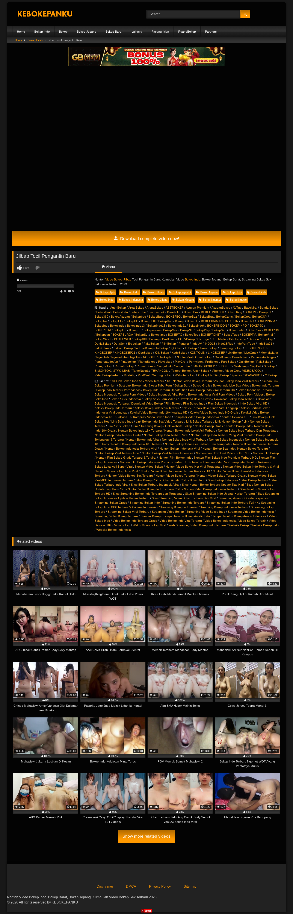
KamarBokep (208, 348)
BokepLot (119, 330)
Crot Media (219, 339)
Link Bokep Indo (122, 421)
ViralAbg (129, 375)
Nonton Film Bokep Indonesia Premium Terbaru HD (155, 462)
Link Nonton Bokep (228, 421)
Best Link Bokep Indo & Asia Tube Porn (145, 385)
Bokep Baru (182, 385)
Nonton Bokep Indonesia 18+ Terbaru (136, 444)
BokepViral (265, 334)
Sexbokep (241, 366)
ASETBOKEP (174, 307)
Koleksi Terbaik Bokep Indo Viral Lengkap (210, 408)
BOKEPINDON (217, 325)
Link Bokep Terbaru (199, 421)
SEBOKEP (224, 366)
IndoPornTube (245, 343)
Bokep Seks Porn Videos (160, 399)
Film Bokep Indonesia (222, 403)
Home (21, 31)
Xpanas (236, 375)
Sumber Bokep (150, 516)
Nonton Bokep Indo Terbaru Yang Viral (217, 435)
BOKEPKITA (103, 330)
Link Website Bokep (178, 426)
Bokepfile (101, 321)
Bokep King (234, 312)
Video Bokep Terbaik (252, 520)
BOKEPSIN (271, 330)
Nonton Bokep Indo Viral (142, 439)
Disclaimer (105, 886)
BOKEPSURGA (122, 334)
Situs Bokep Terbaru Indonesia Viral (155, 484)
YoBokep (271, 375)
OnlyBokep (222, 357)
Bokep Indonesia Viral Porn (167, 394)
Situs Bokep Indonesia (223, 480)
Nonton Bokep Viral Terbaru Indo (117, 453)
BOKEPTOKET (211, 334)
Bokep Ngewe (208, 292)
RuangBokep (187, 31)
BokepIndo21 (177, 325)
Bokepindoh (197, 325)
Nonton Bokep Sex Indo (218, 448)
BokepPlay (202, 330)
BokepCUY (259, 316)
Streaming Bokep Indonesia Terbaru (223, 507)
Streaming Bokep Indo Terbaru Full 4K (232, 502)
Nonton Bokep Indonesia (225, 439)
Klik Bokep (162, 352)
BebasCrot (103, 312)
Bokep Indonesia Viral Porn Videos (211, 394)
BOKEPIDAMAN (212, 321)
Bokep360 (101, 316)
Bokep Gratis (201, 385)
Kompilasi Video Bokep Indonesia (196, 417)
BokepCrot (242, 316)
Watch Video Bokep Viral (149, 525)
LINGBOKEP (216, 352)
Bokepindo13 (136, 325)
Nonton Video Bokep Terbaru (175, 475)
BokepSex (254, 330)
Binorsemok (156, 312)
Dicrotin (254, 339)
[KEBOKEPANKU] (44, 14)
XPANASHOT (253, 375)
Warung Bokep (162, 375)
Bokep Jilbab (155, 292)
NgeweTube (119, 357)
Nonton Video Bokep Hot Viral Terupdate (193, 466)
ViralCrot (144, 375)
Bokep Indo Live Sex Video (231, 385)
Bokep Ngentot (182, 292)
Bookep (154, 339)
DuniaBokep (103, 343)
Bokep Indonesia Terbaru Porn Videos (120, 394)
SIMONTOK (103, 370)
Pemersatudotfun (106, 361)
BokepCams (224, 316)
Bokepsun (103, 334)
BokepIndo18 (156, 325)
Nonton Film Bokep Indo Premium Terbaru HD (225, 457)
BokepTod (191, 334)
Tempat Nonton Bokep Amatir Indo (186, 516)
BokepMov (170, 330)
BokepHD (131, 321)
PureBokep (228, 361)
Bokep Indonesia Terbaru (255, 390)
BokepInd (101, 325)
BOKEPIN (231, 321)
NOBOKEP (150, 357)
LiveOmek (251, 352)
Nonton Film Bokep (266, 453)
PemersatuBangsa (263, 357)
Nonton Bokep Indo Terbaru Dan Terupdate (247, 430)
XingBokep (221, 375)
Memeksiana (269, 352)
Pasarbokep (240, 357)
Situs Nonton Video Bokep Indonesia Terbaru (206, 489)
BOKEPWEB (122, 339)
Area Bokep (136, 307)
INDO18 (209, 343)
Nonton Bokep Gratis (209, 426)
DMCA (131, 886)
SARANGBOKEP (203, 366)
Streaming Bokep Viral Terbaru (128, 511)
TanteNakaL (140, 370)
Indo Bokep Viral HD (253, 403)
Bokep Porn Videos (251, 394)
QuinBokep (246, 361)
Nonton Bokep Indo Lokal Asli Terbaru (189, 430)
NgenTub (102, 357)
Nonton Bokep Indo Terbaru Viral (166, 435)
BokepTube (231, 334)
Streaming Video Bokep (168, 511)
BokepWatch (103, 339)
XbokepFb (205, 375)
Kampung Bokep (231, 348)
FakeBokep (151, 343)
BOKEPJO (256, 325)
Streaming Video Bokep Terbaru (116, 516)
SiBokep (269, 366)
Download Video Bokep (147, 403)
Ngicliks (135, 357)
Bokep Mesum (185, 299)
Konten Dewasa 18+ (235, 417)
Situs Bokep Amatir (167, 480)
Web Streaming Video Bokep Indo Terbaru (197, 525)
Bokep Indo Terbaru (265, 385)
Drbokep (267, 339)
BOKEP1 (251, 312)
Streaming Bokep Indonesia (178, 507)
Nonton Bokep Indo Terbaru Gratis (118, 435)
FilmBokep (169, 343)
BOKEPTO (175, 334)
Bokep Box (191, 312)
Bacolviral (250, 307)
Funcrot (183, 343)
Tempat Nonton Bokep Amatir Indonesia (239, 516)
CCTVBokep (186, 339)
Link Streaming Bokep (148, 426)
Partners (211, 31)
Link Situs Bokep (119, 426)
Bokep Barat (114, 31)
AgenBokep (118, 307)
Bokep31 (265, 312)
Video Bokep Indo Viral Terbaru (181, 520)
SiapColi (255, 366)
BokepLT (135, 330)
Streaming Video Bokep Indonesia (251, 511)
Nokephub (167, 357)
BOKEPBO (173, 316)
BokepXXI (140, 339)
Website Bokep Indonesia (113, 529)
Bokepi (179, 321)
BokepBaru (156, 316)
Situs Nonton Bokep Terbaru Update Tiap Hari (213, 484)
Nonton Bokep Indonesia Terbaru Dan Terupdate (198, 444)
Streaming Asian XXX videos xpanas (243, 498)
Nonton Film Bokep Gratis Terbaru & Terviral (126, 457)
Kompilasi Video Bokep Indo (152, 417)
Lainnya (136, 31)
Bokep (63, 31)
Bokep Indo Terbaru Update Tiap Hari (168, 390)
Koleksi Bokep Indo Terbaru (113, 408)
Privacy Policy (160, 886)
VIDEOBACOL (251, 370)
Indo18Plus (225, 343)
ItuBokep (191, 348)
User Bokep (201, 370)
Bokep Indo (42, 31)
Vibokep (217, 370)
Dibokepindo (237, 339)
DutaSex (119, 343)
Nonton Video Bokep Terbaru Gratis (221, 475)
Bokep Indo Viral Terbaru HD (215, 390)
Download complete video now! (149, 238)
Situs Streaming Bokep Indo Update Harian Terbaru (220, 493)
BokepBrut (206, 316)
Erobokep (134, 343)
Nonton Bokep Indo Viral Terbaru (184, 439)
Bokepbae (139, 316)
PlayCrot (180, 361)
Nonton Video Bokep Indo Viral (117, 471)
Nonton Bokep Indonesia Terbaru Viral (131, 448)
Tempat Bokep (181, 370)
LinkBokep (235, 352)
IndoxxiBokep (144, 348)
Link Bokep (259, 417)
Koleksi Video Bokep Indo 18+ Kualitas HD (158, 412)
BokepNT (186, 330)
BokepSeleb (237, 330)
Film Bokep (173, 403)
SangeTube (182, 366)
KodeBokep (179, 352)
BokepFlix (116, 321)
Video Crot (232, 370)
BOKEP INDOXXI (212, 312)
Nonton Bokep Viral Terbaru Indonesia (167, 453)
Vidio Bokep (122, 525)
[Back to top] (279, 901)
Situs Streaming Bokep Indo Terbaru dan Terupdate (148, 493)
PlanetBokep (147, 361)
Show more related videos (146, 836)
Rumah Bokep (124, 366)
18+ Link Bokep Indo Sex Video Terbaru (137, 381)
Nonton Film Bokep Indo (175, 457)
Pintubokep (128, 361)
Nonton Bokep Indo (238, 426)
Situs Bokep (144, 480)
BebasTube (138, 312)
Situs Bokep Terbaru (254, 480)
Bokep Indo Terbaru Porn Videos (118, 390)
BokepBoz (190, 316)
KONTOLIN (197, 352)
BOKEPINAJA (266, 321)
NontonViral (185, 357)
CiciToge (203, 339)
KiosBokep (145, 352)
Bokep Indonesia (132, 299)
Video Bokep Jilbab (118, 279)
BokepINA (247, 321)
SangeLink (164, 366)
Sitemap (190, 886)
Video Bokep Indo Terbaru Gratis (135, 520)
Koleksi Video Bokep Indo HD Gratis (214, 412)
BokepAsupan (120, 316)
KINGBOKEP (103, 352)
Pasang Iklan (160, 31)
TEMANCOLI (160, 370)
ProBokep (212, 361)
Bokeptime (158, 334)
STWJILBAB (121, 370)
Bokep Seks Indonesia (126, 399)
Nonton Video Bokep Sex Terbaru (130, 475)
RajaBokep (263, 361)
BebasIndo (120, 312)
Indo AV (197, 343)
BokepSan (219, 330)
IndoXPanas (103, 348)
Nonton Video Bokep (149, 466)
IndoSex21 (265, 343)
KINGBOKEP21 (125, 352)
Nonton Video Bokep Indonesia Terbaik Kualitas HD (175, 471)
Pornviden (196, 361)
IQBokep (176, 348)
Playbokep (165, 361)
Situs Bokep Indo (193, 480)
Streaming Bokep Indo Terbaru (183, 502)
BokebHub (174, 312)
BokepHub (165, 321)
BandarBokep (269, 307)
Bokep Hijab (34, 40)
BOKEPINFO (238, 325)
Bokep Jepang (86, 31)
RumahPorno (146, 366)
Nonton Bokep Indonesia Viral (180, 448)
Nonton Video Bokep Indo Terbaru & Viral (251, 466)
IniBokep (162, 348)
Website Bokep (185, 375)
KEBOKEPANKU (256, 348)
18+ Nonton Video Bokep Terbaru (189, 381)
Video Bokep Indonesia (220, 520)
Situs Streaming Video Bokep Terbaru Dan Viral (184, 498)
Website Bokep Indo (265, 525)
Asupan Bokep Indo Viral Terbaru (236, 381)
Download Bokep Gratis (195, 399)
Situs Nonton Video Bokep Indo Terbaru (147, 489)
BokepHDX (148, 321)
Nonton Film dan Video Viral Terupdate (218, 462)
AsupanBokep (220, 307)
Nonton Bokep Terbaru (252, 448)
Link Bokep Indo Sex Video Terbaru (160, 421)
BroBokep (168, 339)
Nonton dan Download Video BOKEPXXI (223, 453)
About (110, 267)
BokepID (192, 321)
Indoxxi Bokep (123, 348)
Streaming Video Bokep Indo (205, 511)
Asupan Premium (197, 307)
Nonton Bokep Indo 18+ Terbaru (140, 430)
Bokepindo (117, 325)
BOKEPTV (249, 334)
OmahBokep (203, 357)
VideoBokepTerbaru (108, 375)
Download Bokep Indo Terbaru (234, 399)
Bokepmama (152, 330)
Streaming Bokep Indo (145, 502)
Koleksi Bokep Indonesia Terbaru (156, 408)
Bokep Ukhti (234, 292)
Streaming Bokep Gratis (111, 502)
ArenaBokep (154, 307)
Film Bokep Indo (194, 403)
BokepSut (141, 334)
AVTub (237, 307)
